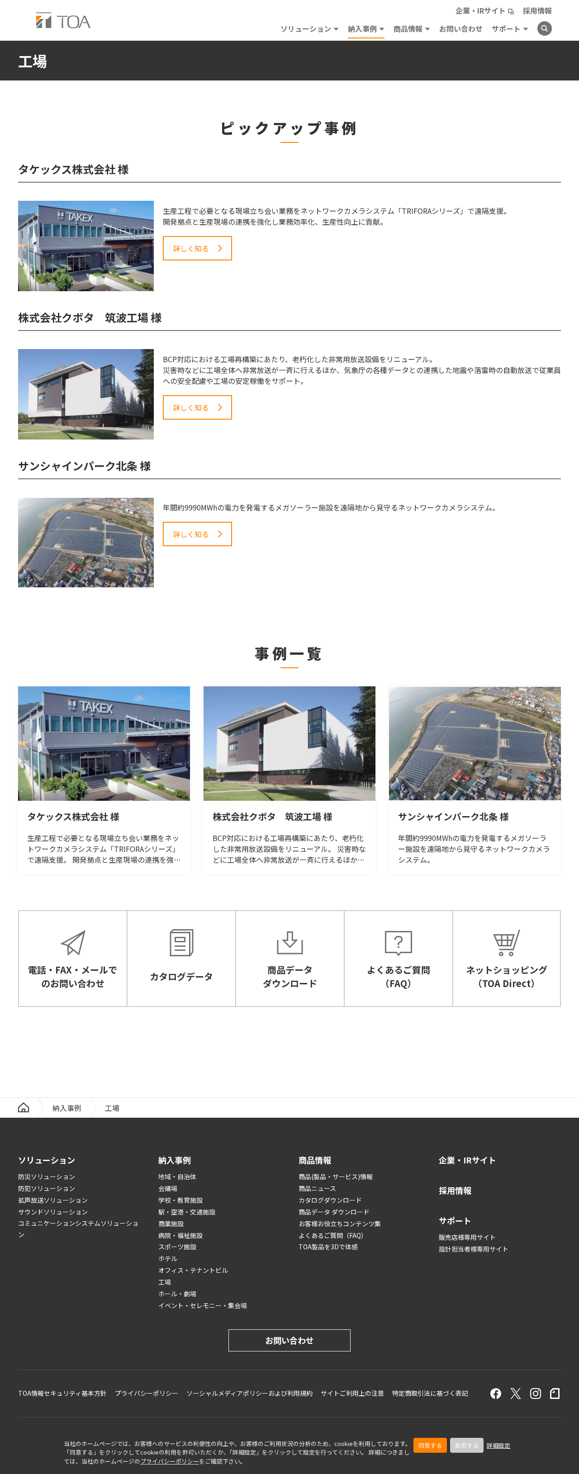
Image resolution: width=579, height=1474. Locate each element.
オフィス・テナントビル (193, 1270)
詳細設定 (498, 1445)
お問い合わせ (461, 28)
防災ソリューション (46, 1176)
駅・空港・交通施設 (186, 1211)
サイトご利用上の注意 (352, 1393)
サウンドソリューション (53, 1211)
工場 (164, 1281)
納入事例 (362, 28)
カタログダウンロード (330, 1200)
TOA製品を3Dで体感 (328, 1246)
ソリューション (305, 28)
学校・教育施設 (180, 1200)
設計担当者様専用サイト (473, 1248)
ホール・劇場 (177, 1293)
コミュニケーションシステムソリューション (78, 1229)
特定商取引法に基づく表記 (430, 1393)
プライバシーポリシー (169, 1461)
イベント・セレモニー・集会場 (202, 1305)
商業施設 (171, 1223)
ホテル (167, 1258)
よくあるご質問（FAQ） (333, 1235)
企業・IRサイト (481, 10)
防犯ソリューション (46, 1188)
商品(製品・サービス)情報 (336, 1176)
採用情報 (537, 10)
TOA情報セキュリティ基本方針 (62, 1393)
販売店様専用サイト (467, 1237)
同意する (430, 1445)
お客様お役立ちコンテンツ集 (340, 1223)
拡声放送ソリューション (53, 1200)
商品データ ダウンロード (334, 1211)
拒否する (467, 1445)
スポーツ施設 (177, 1246)
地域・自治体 (177, 1176)
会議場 (167, 1188)
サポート (506, 28)
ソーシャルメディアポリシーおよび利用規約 (249, 1393)
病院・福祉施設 (180, 1235)
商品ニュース (317, 1188)
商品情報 (408, 28)
